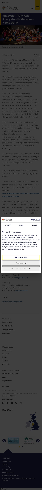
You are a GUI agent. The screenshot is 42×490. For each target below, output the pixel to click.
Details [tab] (21, 225)
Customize (20, 263)
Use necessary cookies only (21, 269)
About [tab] (34, 225)
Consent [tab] (7, 225)
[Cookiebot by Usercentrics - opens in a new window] (31, 220)
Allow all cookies (21, 257)
